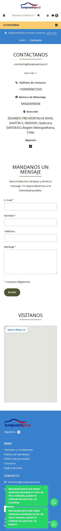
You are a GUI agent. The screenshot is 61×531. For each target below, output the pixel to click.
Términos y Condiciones (18, 450)
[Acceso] (48, 15)
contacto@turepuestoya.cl (24, 482)
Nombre (10, 216)
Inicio (22, 40)
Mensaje (10, 247)
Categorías (11, 25)
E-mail (9, 200)
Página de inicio (13, 468)
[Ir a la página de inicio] (30, 6)
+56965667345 (30, 89)
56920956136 (30, 104)
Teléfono (9, 231)
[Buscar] (39, 15)
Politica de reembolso (17, 454)
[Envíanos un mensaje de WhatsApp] (54, 524)
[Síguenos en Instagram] (30, 146)
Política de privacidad (16, 459)
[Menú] (4, 15)
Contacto (10, 463)
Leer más (51, 33)
